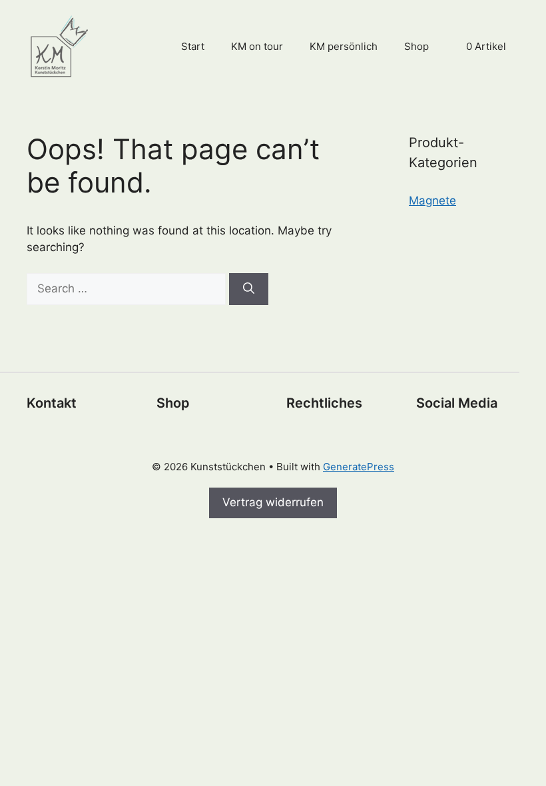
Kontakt (52, 403)
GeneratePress (358, 466)
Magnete (432, 200)
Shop (416, 46)
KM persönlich (344, 46)
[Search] (248, 289)
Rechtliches (324, 403)
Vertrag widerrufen (273, 502)
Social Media (456, 403)
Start (192, 46)
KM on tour (257, 46)
